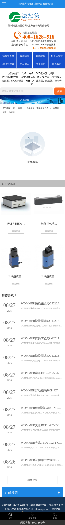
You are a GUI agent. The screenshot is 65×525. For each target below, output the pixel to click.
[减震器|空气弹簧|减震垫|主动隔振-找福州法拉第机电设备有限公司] (24, 16)
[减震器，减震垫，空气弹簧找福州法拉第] (35, 34)
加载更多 (32, 480)
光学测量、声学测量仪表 (37, 108)
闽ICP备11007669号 (32, 522)
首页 (20, 108)
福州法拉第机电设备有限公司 (35, 3)
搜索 (59, 91)
